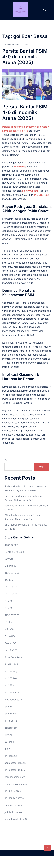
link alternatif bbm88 (16, 819)
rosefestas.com (13, 804)
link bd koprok (12, 790)
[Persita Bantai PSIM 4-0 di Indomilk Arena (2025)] (27, 84)
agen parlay (11, 544)
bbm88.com (11, 713)
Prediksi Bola (11, 664)
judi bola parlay (13, 812)
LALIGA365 (11, 586)
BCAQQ (8, 558)
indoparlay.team (13, 699)
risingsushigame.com (16, 783)
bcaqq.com (10, 727)
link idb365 (10, 755)
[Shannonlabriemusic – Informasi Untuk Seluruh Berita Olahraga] (20, 9)
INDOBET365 (41, 194)
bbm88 (8, 706)
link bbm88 (10, 720)
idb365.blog (11, 678)
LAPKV (8, 622)
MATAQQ (9, 629)
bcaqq (8, 734)
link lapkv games (14, 797)
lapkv (7, 748)
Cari (6, 460)
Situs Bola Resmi (13, 657)
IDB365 (8, 579)
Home (27, 44)
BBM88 (8, 601)
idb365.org (10, 671)
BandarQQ (10, 643)
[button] (47, 848)
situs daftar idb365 (15, 762)
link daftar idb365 (14, 769)
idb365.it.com (12, 692)
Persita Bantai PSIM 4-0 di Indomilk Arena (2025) (25, 56)
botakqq (9, 741)
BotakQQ (9, 636)
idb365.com (11, 685)
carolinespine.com (14, 776)
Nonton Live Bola (14, 551)
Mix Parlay (10, 565)
